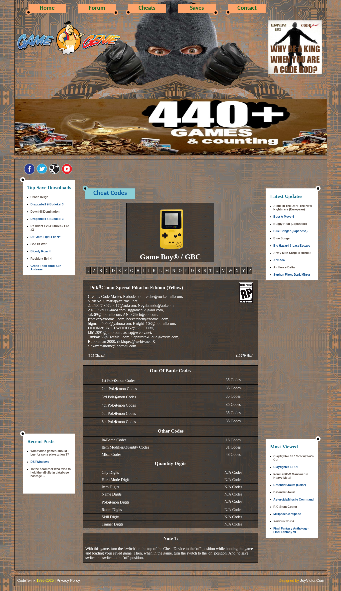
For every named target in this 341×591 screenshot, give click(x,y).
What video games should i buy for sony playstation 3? (49, 452)
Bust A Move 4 (283, 216)
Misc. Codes (111, 454)
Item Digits (110, 487)
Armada (279, 260)
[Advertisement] (49, 355)
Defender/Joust (284, 492)
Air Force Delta (284, 267)
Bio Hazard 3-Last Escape (291, 245)
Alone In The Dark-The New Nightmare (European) (292, 207)
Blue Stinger (282, 238)
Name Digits (112, 494)
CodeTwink (26, 580)
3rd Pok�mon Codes (119, 397)
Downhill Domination (44, 211)
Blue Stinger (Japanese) (290, 231)
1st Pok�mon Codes (118, 380)
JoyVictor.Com (312, 580)
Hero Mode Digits (116, 480)
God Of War (38, 244)
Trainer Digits (112, 524)
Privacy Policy (68, 580)
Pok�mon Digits (115, 502)
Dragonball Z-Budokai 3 (47, 204)
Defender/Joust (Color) (289, 485)
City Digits (110, 472)
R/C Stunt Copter (285, 507)
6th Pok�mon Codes (119, 422)
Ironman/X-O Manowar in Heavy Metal (290, 476)
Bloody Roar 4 (40, 251)
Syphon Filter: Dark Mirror (291, 274)
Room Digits (112, 510)
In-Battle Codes (114, 440)
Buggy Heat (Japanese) (290, 224)
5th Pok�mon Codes (119, 413)
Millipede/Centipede (287, 514)
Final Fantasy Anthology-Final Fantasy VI (291, 530)
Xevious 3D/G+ (283, 521)
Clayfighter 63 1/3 (285, 467)
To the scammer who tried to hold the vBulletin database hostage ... (50, 472)
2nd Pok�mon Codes (119, 389)
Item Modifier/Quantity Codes (125, 447)
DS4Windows (39, 462)
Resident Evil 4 (41, 258)
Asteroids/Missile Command (293, 499)
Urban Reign (39, 197)
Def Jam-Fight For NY (45, 237)
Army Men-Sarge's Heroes (292, 253)
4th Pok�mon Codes (119, 405)
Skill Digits (110, 517)
